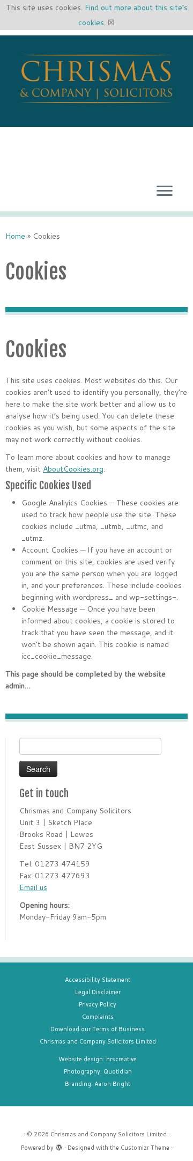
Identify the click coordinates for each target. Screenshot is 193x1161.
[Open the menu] (165, 192)
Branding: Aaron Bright (97, 1083)
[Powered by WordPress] (59, 1145)
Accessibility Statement (97, 979)
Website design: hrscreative (97, 1059)
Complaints (98, 1016)
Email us (33, 887)
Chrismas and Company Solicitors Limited (98, 1041)
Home (15, 236)
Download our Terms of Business (97, 1029)
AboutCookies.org (73, 469)
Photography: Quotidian (98, 1071)
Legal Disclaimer (98, 992)
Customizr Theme (145, 1147)
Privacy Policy (97, 1004)
